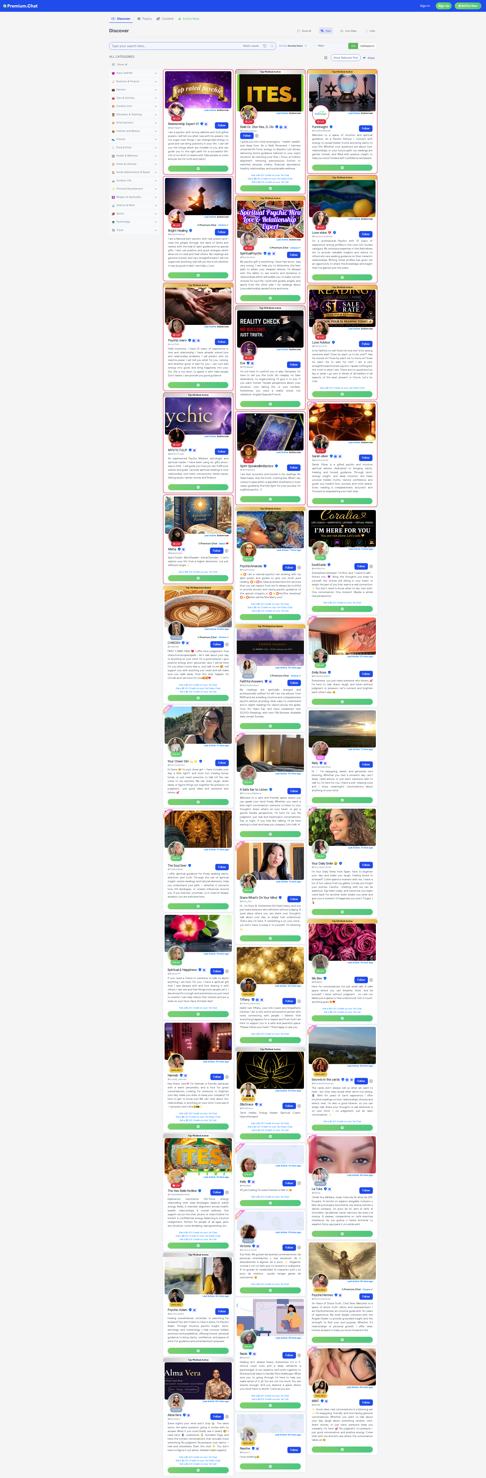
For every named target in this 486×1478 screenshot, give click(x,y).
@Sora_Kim (246, 901)
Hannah (173, 1075)
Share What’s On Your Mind (259, 898)
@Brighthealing (176, 234)
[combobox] (329, 46)
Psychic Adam (178, 1310)
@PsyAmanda (247, 569)
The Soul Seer (177, 866)
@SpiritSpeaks (247, 469)
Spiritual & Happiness (183, 970)
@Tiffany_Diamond (250, 1003)
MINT (316, 1401)
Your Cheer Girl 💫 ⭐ (183, 761)
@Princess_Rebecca (250, 793)
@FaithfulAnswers (249, 685)
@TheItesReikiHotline (179, 1194)
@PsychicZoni (319, 346)
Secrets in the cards (326, 1080)
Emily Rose (319, 672)
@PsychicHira (247, 257)
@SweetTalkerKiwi (321, 766)
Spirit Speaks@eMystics (257, 466)
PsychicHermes (323, 1295)
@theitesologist (248, 130)
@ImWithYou (318, 568)
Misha (172, 549)
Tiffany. (245, 1000)
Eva (243, 363)
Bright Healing (178, 231)
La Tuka (317, 1189)
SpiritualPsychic (251, 253)
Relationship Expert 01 (184, 124)
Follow (221, 125)
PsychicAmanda (251, 566)
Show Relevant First (345, 57)
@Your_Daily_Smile (321, 867)
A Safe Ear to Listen (254, 790)
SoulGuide (319, 565)
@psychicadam (176, 1313)
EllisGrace (247, 1104)
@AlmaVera (174, 1418)
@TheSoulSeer (175, 869)
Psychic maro (177, 340)
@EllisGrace (246, 1108)
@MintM (316, 1404)
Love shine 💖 (322, 233)
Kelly (243, 1182)
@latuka (316, 1192)
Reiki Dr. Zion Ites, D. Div (257, 127)
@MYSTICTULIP (176, 453)
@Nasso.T (245, 1452)
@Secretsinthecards (322, 1083)
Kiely (315, 763)
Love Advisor (321, 342)
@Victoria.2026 (248, 1249)
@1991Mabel (246, 367)
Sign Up (443, 6)
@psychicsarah (320, 460)
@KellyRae (245, 1185)
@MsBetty (317, 982)
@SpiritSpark (174, 127)
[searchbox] (335, 45)
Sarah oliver (320, 456)
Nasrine (245, 1448)
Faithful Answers (252, 681)
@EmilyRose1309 (321, 676)
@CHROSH (173, 646)
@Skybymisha (175, 553)
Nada (244, 1354)
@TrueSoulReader (321, 130)
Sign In (425, 6)
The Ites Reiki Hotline (182, 1191)
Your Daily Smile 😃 (325, 863)
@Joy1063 (173, 344)
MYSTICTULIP (178, 450)
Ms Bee (317, 978)
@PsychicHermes (321, 1298)
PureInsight (320, 127)
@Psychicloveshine (322, 236)
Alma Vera (175, 1415)
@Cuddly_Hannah (177, 1079)
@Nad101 (245, 1357)
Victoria (245, 1246)
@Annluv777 (174, 973)
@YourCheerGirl (176, 764)
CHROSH (174, 643)
